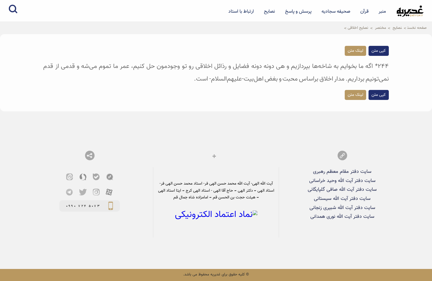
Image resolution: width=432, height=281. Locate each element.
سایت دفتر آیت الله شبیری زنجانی (342, 208)
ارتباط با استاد (241, 11)
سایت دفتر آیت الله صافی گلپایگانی (342, 189)
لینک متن (355, 51)
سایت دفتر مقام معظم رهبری (342, 171)
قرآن (364, 11)
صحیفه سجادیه (336, 11)
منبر (382, 11)
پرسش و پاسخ (298, 11)
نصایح (269, 11)
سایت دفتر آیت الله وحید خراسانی (342, 181)
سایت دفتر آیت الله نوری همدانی (342, 216)
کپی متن (378, 51)
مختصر (380, 28)
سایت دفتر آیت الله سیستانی (342, 199)
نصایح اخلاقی (358, 28)
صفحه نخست (417, 28)
